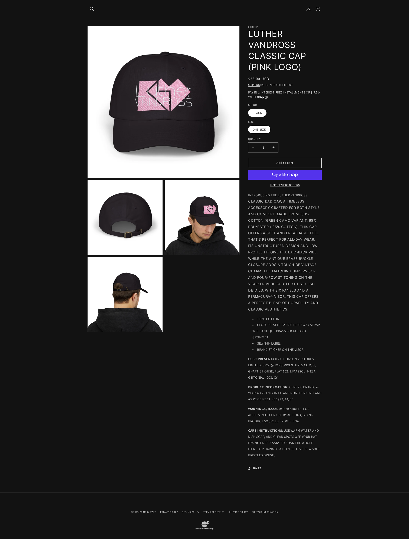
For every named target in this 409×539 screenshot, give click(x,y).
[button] (92, 9)
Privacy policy (169, 511)
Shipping (254, 84)
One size (259, 129)
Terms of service (213, 511)
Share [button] (256, 468)
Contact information (265, 511)
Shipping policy (238, 511)
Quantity (254, 139)
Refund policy (190, 511)
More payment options (285, 185)
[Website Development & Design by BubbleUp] (204, 529)
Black (257, 113)
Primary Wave (148, 511)
